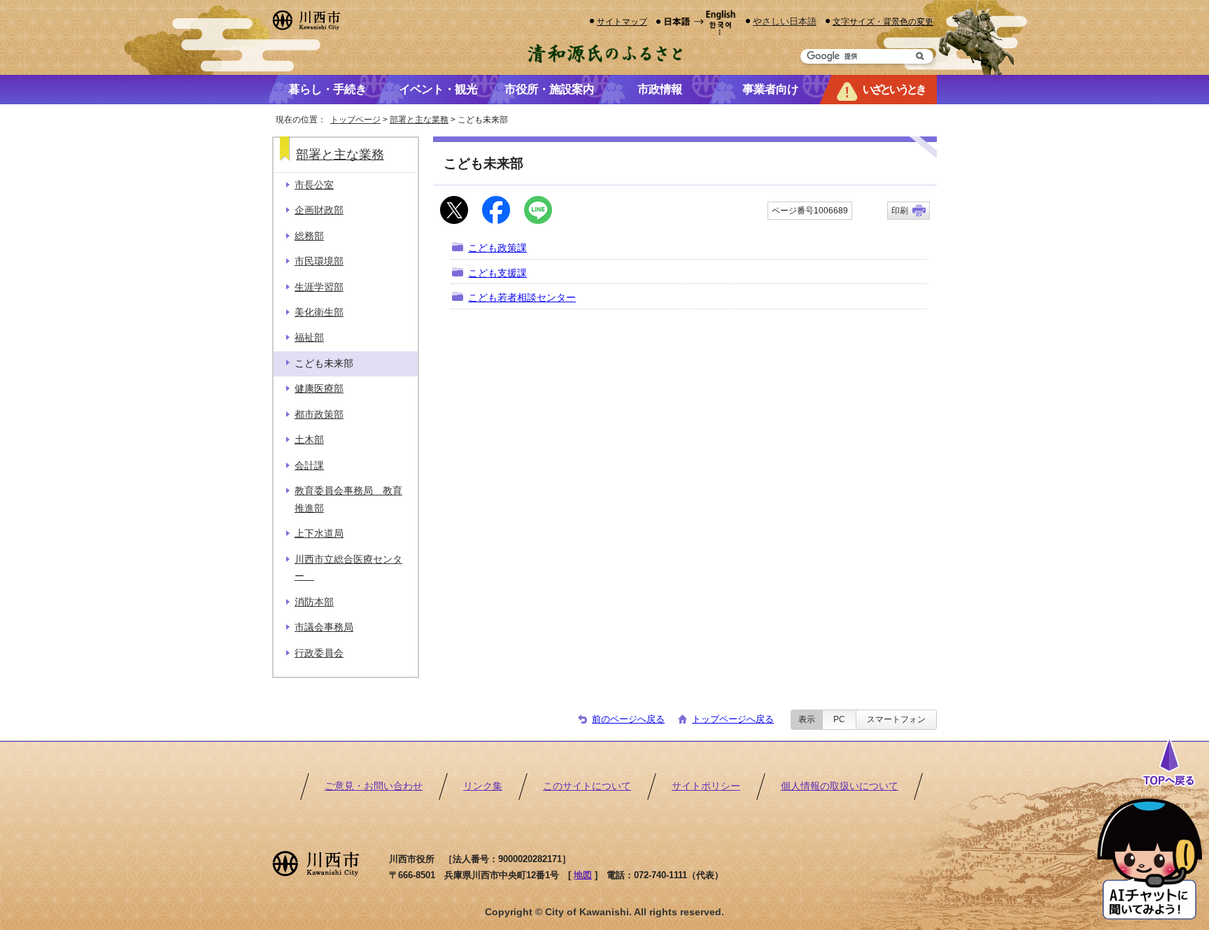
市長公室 (314, 185)
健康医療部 (319, 388)
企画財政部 (319, 210)
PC (839, 719)
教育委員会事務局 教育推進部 (348, 499)
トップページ (355, 120)
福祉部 (309, 337)
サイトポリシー (706, 786)
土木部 (309, 440)
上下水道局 (319, 533)
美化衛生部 (319, 312)
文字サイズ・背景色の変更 (883, 21)
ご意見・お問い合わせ (374, 786)
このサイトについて (587, 786)
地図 (583, 875)
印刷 (899, 211)
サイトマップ (622, 21)
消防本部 (314, 602)
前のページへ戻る (628, 719)
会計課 (309, 465)
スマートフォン (896, 719)
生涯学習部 (319, 287)
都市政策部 (319, 414)
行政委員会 (319, 653)
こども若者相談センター (522, 298)
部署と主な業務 (419, 120)
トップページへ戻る (733, 719)
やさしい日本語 (784, 21)
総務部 (309, 236)
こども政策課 (497, 248)
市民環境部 (319, 261)
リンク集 (482, 786)
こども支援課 (497, 273)
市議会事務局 (324, 627)
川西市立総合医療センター (348, 568)
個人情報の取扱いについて (839, 786)
